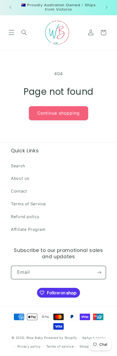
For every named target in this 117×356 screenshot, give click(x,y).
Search (18, 165)
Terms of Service (28, 203)
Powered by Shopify (60, 338)
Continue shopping (58, 113)
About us (20, 178)
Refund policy (25, 216)
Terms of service (60, 346)
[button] (11, 32)
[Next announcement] (107, 7)
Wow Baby (34, 338)
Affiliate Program (28, 229)
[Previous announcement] (10, 7)
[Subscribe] (99, 272)
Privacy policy (29, 346)
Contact (19, 191)
